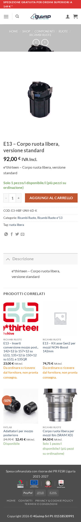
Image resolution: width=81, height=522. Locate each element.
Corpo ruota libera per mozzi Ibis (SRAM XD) (58, 433)
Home (13, 31)
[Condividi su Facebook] (12, 234)
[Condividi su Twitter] (17, 234)
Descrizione (23, 258)
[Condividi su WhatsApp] (6, 234)
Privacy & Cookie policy (54, 500)
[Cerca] (17, 16)
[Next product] (36, 42)
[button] (6, 16)
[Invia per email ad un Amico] (22, 234)
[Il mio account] (67, 16)
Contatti (25, 500)
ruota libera (16, 225)
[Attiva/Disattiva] (7, 259)
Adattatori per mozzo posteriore (18, 433)
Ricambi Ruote (40, 35)
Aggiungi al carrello (51, 198)
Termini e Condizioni (41, 504)
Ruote (63, 31)
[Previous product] (44, 42)
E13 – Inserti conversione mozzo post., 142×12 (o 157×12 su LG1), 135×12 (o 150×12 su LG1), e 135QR (20, 351)
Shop (26, 31)
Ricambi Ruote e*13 (50, 218)
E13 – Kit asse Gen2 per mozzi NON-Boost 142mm (59, 347)
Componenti (45, 31)
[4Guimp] (40, 16)
